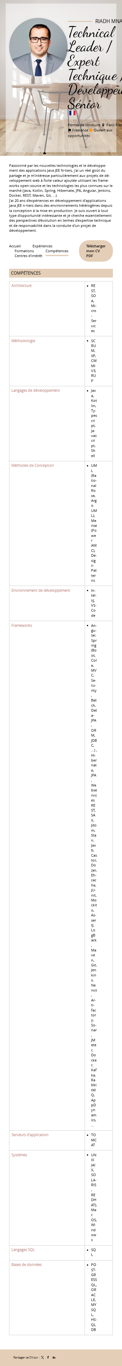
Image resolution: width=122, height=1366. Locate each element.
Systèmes (19, 1154)
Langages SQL (23, 1249)
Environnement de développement (40, 590)
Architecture (21, 285)
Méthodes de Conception (32, 465)
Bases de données (26, 1264)
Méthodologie (23, 340)
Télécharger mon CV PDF (96, 250)
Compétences (26, 273)
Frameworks (21, 625)
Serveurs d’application (29, 1134)
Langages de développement (35, 390)
